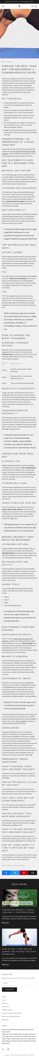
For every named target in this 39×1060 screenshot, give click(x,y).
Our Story (5, 1003)
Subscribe (9, 989)
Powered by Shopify (27, 1055)
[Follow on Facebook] (3, 1049)
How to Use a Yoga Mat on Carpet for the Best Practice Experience (19, 951)
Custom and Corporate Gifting (11, 1013)
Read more (5, 922)
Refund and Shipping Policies (11, 1016)
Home (4, 997)
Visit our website (21, 721)
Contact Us (5, 1006)
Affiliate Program (7, 1010)
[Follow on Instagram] (8, 1049)
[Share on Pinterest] (24, 873)
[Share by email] (32, 873)
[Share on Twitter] (15, 873)
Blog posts (5, 1020)
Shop (3, 1000)
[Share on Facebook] (6, 873)
